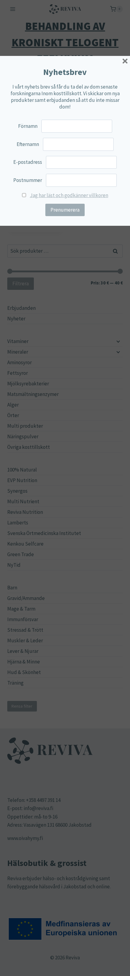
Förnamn (27, 126)
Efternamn (28, 144)
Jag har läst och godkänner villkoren (69, 195)
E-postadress (27, 162)
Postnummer (27, 180)
